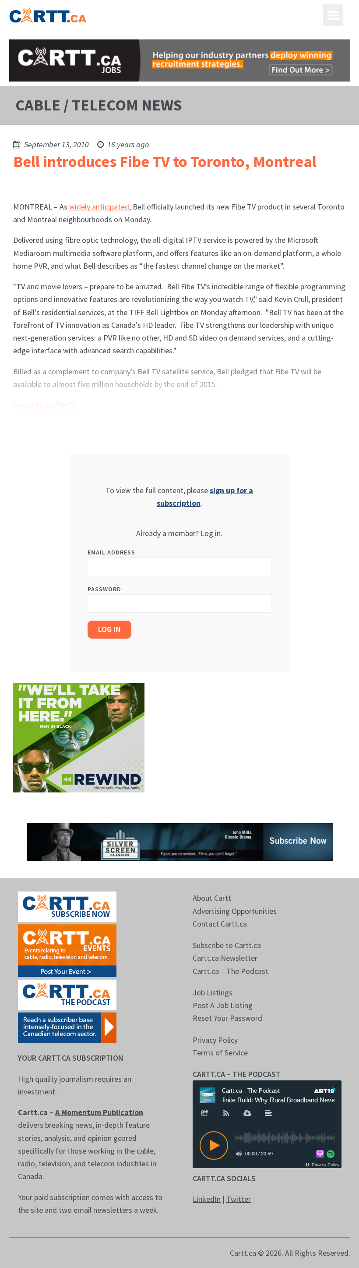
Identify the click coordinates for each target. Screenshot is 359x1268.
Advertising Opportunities (235, 911)
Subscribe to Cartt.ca (227, 945)
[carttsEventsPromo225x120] (67, 950)
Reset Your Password (227, 1018)
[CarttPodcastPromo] (67, 994)
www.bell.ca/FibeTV (45, 405)
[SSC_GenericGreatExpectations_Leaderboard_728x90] (180, 841)
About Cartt (212, 898)
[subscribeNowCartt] (67, 906)
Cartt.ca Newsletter (225, 958)
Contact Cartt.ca (220, 924)
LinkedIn (207, 1199)
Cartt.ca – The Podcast (230, 971)
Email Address (111, 552)
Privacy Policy (215, 1040)
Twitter (238, 1199)
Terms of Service (220, 1053)
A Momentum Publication (99, 1112)
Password (104, 589)
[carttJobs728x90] (179, 60)
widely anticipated (99, 207)
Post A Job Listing (223, 1005)
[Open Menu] (333, 15)
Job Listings (212, 992)
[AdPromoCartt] (67, 1027)
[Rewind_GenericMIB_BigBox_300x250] (78, 737)
